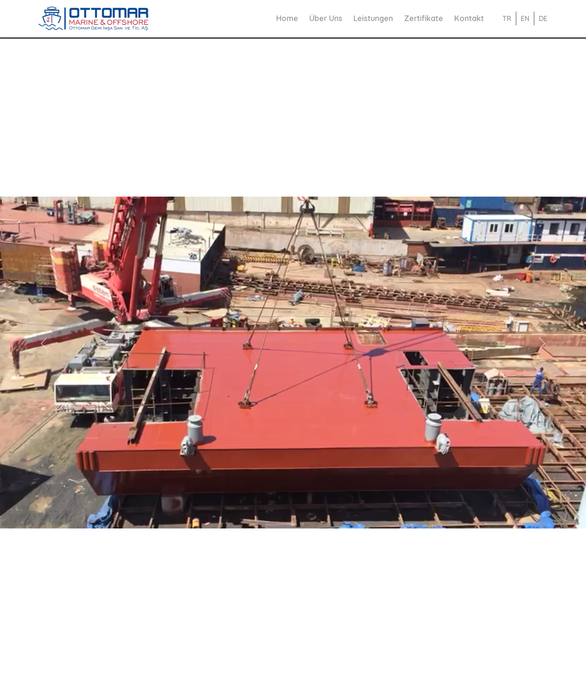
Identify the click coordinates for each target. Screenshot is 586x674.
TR (506, 19)
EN (525, 19)
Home (287, 19)
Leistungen (373, 19)
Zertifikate (423, 19)
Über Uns (325, 19)
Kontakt (469, 19)
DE (543, 19)
